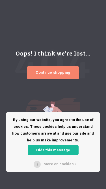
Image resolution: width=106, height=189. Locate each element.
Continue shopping (53, 72)
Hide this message (53, 150)
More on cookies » (60, 164)
